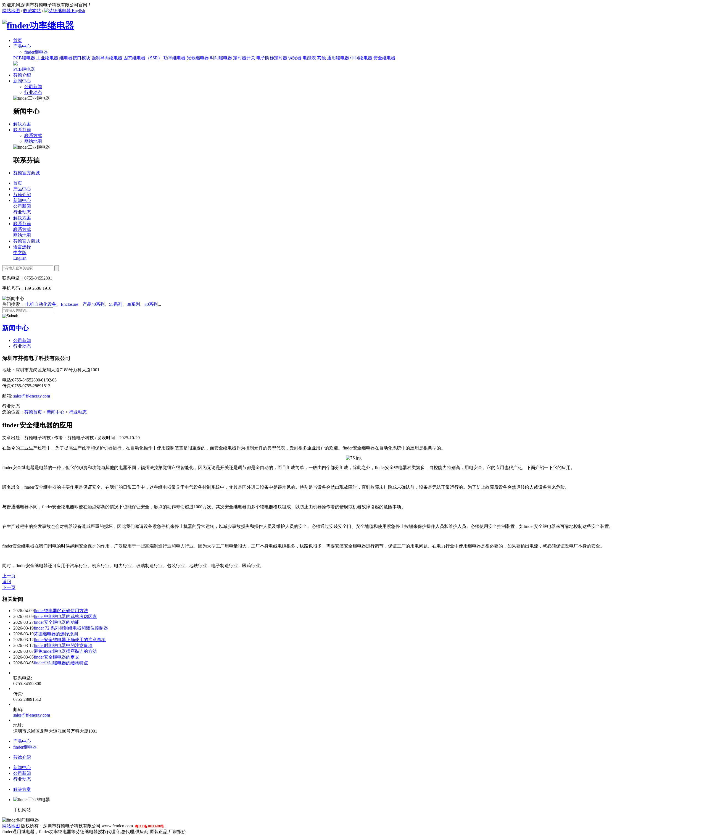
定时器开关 (244, 58)
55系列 (115, 304)
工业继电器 (47, 58)
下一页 (8, 587)
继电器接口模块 (74, 58)
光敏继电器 (198, 58)
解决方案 (22, 124)
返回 (6, 581)
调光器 (295, 58)
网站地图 (11, 10)
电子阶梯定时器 (271, 58)
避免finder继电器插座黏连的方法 (65, 651)
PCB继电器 (24, 58)
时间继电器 (221, 58)
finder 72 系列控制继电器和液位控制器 (71, 628)
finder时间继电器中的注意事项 (63, 645)
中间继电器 (361, 58)
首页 (17, 40)
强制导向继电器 (106, 58)
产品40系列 (94, 304)
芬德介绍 (22, 75)
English (78, 10)
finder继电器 (25, 747)
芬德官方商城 (26, 172)
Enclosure (69, 304)
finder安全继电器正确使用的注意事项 (70, 639)
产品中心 (22, 46)
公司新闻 (33, 86)
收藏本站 (32, 10)
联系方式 (33, 135)
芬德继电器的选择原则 (56, 633)
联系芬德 (22, 129)
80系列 (151, 304)
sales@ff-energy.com (31, 396)
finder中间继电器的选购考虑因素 (65, 616)
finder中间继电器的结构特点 (61, 662)
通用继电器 (338, 58)
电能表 (309, 58)
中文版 (20, 252)
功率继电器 (174, 58)
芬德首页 (33, 412)
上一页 (8, 575)
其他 (321, 58)
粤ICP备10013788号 (149, 826)
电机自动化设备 (40, 304)
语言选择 (22, 246)
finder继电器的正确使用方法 (61, 610)
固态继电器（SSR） (142, 58)
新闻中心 (22, 80)
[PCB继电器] (15, 64)
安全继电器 (384, 58)
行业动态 (33, 92)
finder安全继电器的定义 (56, 657)
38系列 (133, 304)
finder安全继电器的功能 (56, 622)
